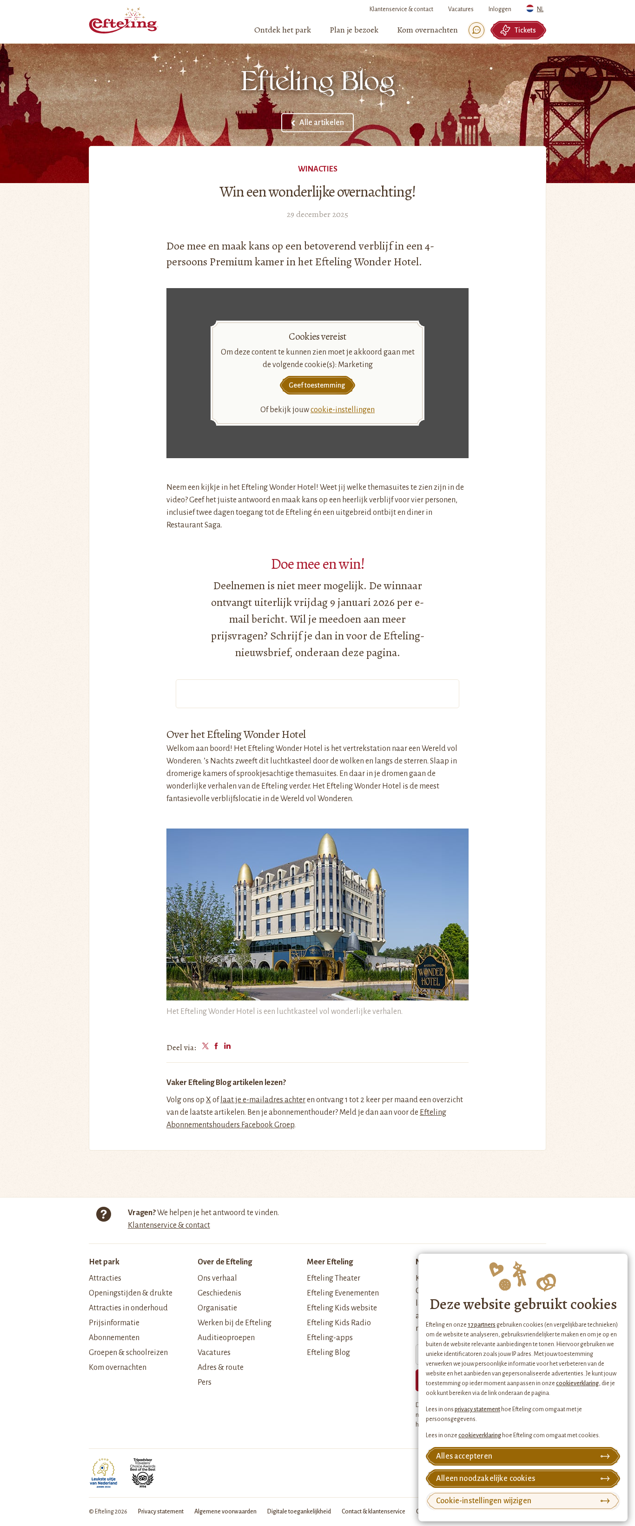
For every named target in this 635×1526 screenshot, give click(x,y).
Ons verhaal (217, 1278)
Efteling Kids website (342, 1308)
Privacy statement (161, 1511)
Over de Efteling (225, 1262)
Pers (205, 1382)
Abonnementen (114, 1338)
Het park (104, 1262)
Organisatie (217, 1308)
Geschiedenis (219, 1293)
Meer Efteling (330, 1262)
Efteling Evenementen (343, 1293)
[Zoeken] (476, 30)
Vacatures (461, 9)
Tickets (525, 30)
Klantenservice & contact (401, 9)
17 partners (482, 1325)
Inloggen (500, 9)
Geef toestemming (317, 385)
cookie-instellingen (343, 410)
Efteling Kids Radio (339, 1323)
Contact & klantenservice (373, 1511)
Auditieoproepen (226, 1338)
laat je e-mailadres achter (262, 1100)
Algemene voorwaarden (225, 1511)
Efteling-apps (330, 1338)
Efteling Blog (328, 1352)
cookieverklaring (577, 1383)
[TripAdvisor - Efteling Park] (143, 1473)
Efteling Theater (333, 1278)
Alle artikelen (321, 122)
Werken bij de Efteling (234, 1323)
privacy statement (477, 1409)
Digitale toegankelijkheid (299, 1511)
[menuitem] (282, 30)
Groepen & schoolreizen (128, 1352)
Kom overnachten (117, 1367)
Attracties (105, 1278)
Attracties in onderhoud (128, 1308)
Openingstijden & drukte (130, 1293)
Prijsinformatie (114, 1323)
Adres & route (221, 1367)
